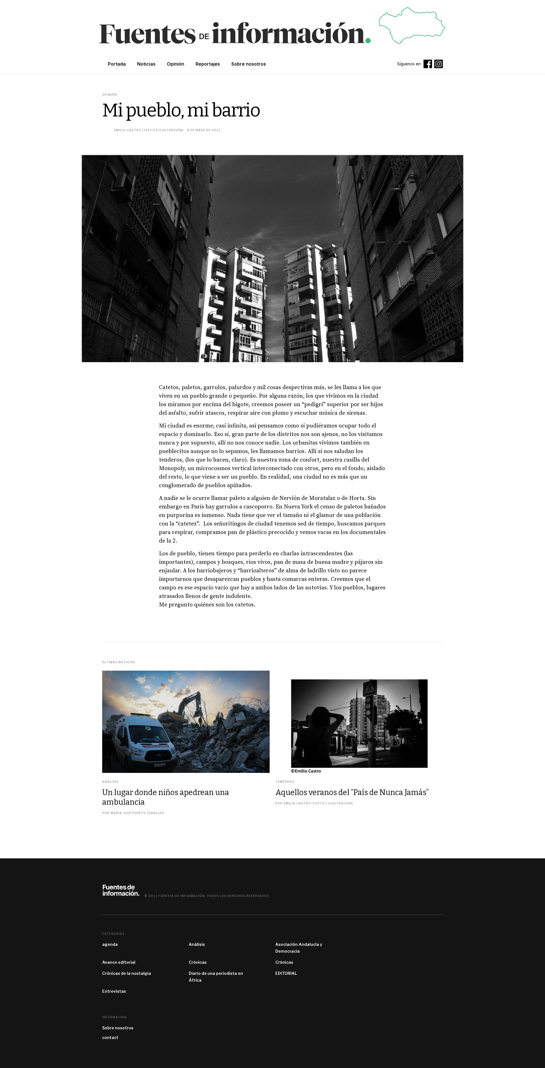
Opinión (175, 64)
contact (110, 1037)
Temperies (285, 781)
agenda (110, 944)
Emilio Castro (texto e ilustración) (149, 130)
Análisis (110, 781)
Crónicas (198, 962)
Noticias (146, 64)
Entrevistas (114, 991)
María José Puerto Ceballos (137, 813)
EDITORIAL (286, 973)
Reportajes (208, 64)
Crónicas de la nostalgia (126, 973)
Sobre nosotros (117, 1027)
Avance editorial (118, 962)
